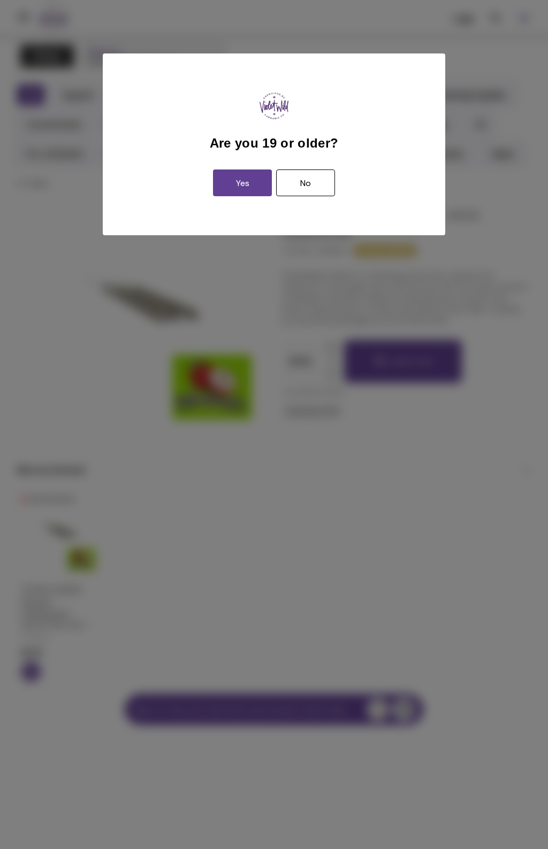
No (305, 183)
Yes (242, 183)
